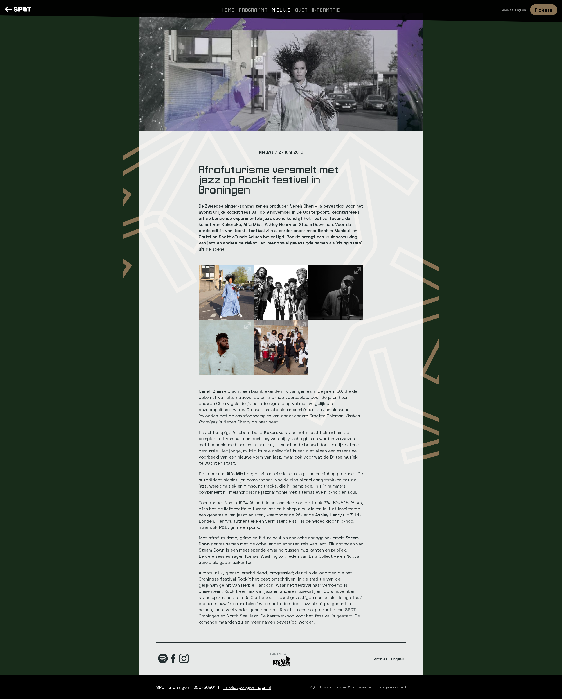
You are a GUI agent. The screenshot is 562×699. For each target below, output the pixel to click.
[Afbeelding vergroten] (226, 292)
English (520, 10)
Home (228, 10)
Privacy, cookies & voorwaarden (346, 687)
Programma (253, 10)
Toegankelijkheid (392, 687)
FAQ (312, 687)
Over (301, 10)
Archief (507, 10)
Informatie (326, 10)
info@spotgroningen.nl (247, 687)
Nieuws (281, 10)
